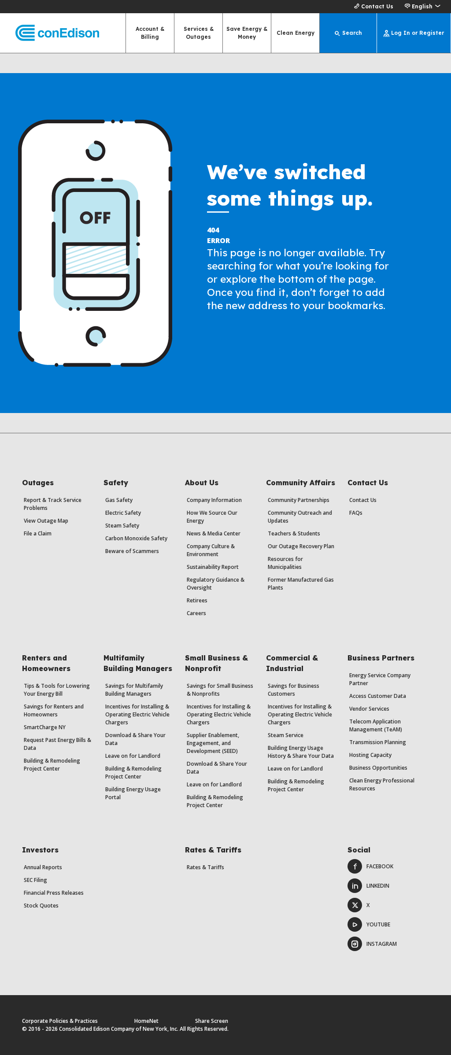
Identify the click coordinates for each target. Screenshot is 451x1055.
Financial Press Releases (54, 892)
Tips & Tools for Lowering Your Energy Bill (57, 689)
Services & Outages (199, 33)
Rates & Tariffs (205, 867)
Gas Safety (119, 500)
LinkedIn (377, 885)
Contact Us (377, 6)
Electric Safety (123, 512)
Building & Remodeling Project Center (52, 764)
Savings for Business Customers (293, 689)
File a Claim (38, 533)
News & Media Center (213, 533)
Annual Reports (43, 867)
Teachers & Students (294, 533)
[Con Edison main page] (49, 33)
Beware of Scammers (132, 551)
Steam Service (285, 735)
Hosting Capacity (370, 755)
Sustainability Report (213, 567)
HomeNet (146, 1021)
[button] (422, 7)
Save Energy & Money (246, 33)
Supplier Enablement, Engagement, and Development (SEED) (213, 743)
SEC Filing (35, 880)
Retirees (197, 600)
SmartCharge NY (45, 727)
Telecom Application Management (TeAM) (375, 725)
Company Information (214, 500)
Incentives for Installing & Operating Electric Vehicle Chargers (137, 714)
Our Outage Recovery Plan (301, 546)
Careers (196, 613)
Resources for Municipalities (285, 563)
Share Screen (211, 1021)
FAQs (355, 512)
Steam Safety (122, 525)
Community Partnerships (298, 500)
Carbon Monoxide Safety (136, 538)
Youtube (378, 924)
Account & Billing (150, 33)
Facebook (379, 866)
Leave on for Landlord (132, 756)
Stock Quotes (41, 905)
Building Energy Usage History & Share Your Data (301, 752)
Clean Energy (295, 33)
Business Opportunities (378, 767)
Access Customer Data (377, 696)
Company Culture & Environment (211, 550)
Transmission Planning (377, 742)
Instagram (381, 944)
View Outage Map (46, 520)
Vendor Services (369, 708)
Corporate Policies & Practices (60, 1021)
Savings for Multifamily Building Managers (134, 689)
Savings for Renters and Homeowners (54, 710)
